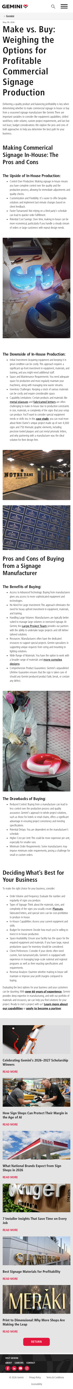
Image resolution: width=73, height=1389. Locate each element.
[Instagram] (26, 1368)
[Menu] (53, 6)
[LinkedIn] (14, 1368)
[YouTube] (20, 1368)
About (8, 1362)
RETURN (36, 1341)
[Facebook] (7, 1368)
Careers (19, 1362)
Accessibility (36, 1384)
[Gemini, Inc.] (15, 6)
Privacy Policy (35, 1377)
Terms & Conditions (55, 1377)
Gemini (10, 16)
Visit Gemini (11, 1358)
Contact (30, 1362)
